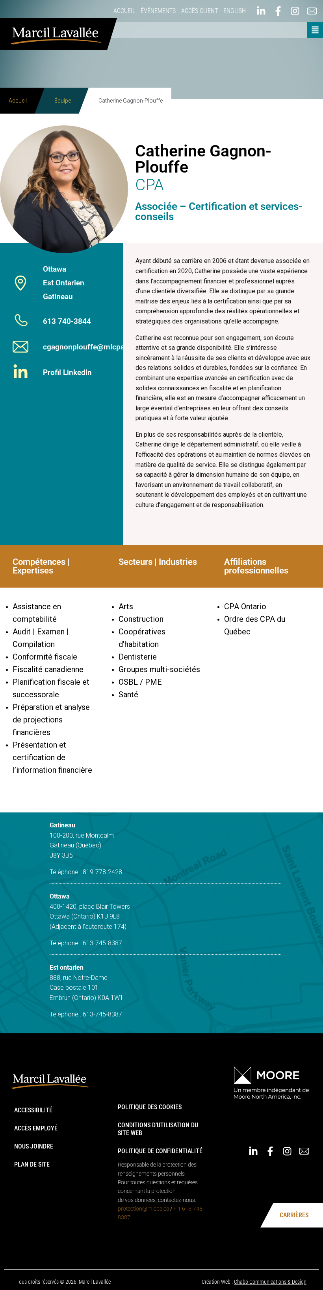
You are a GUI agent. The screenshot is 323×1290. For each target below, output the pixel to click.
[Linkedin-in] (253, 1151)
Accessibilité (33, 1110)
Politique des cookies (150, 1107)
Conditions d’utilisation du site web (158, 1129)
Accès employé (36, 1128)
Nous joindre (33, 1146)
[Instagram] (287, 1151)
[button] (315, 30)
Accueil (18, 100)
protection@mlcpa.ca (143, 1208)
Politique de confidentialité (160, 1151)
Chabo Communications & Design (270, 1282)
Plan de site (32, 1164)
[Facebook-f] (270, 1151)
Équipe (62, 100)
